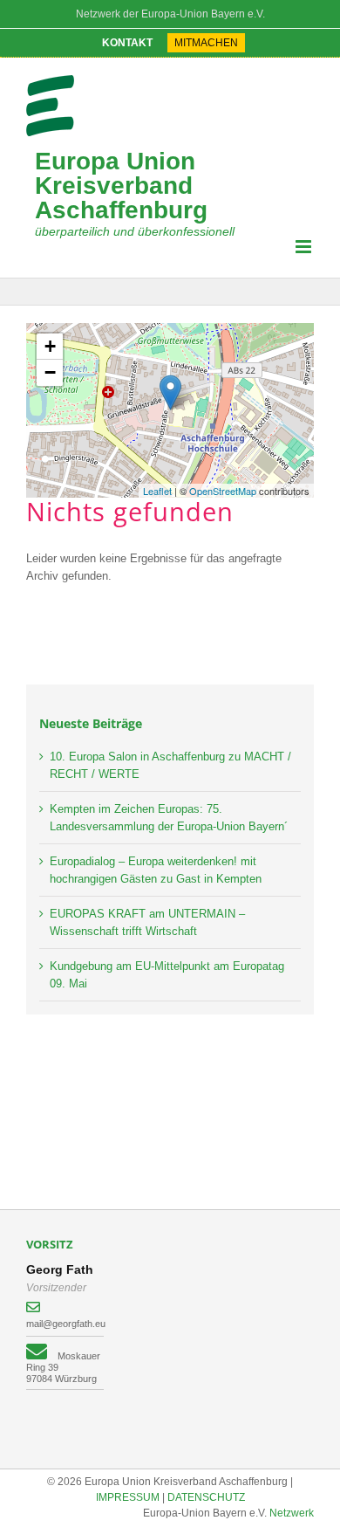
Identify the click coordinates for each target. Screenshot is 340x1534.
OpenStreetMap (222, 491)
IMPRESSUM (128, 1497)
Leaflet (157, 491)
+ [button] (50, 346)
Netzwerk (291, 1513)
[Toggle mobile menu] (305, 246)
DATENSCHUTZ (206, 1497)
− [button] (50, 372)
